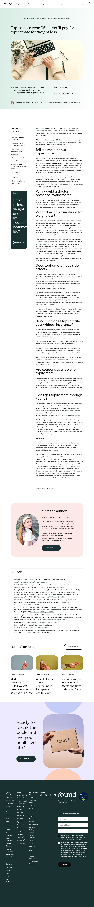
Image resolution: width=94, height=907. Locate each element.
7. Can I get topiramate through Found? (18, 182)
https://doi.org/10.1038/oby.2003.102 (42, 612)
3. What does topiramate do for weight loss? (16, 152)
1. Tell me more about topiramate (17, 138)
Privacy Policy (78, 839)
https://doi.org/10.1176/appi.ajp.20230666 (52, 597)
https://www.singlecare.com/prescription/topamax (31, 627)
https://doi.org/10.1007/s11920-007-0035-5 (51, 587)
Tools (8, 829)
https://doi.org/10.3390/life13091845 (55, 619)
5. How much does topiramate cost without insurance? (19, 166)
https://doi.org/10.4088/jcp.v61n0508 (26, 604)
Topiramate (39, 128)
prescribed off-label (62, 204)
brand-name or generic (65, 334)
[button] (30, 4)
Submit (64, 865)
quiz (56, 450)
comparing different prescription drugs (53, 142)
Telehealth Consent (67, 858)
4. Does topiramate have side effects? (19, 159)
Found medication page (63, 478)
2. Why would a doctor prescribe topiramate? (18, 144)
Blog (25, 18)
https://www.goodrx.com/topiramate (46, 622)
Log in (86, 4)
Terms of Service (66, 839)
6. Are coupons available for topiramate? (15, 175)
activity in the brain (42, 244)
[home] (8, 4)
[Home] (67, 793)
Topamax (75, 128)
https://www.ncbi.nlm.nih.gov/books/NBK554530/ (31, 582)
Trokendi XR (40, 130)
